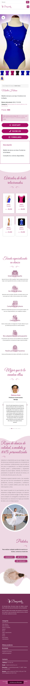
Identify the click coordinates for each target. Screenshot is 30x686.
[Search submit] (27, 2)
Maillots (9, 104)
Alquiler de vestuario (10, 85)
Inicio (4, 85)
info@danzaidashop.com (11, 665)
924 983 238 (10, 662)
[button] (28, 6)
